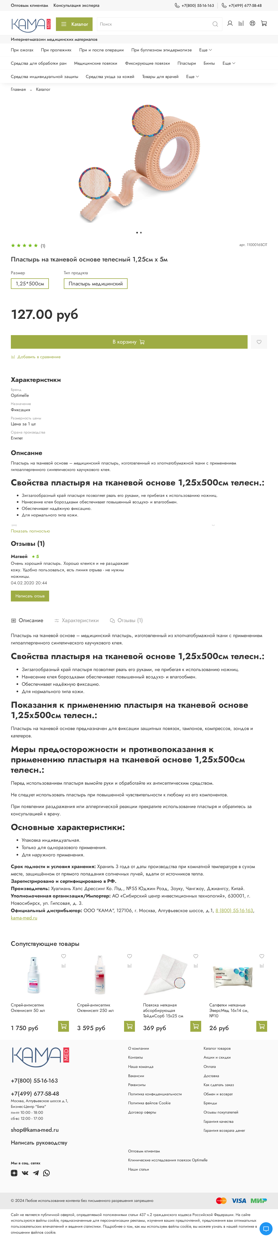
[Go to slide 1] (137, 232)
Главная (18, 89)
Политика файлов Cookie (149, 1103)
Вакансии (136, 1075)
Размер (18, 272)
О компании (138, 1048)
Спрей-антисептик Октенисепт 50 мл (28, 1008)
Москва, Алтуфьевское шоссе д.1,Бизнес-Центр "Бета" (39, 1103)
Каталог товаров (217, 1048)
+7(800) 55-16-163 (198, 5)
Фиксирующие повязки (147, 63)
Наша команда (140, 1066)
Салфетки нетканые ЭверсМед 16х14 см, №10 (229, 1010)
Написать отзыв (30, 596)
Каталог (79, 24)
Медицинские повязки (95, 63)
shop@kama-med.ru (35, 1130)
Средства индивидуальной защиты (44, 76)
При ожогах (22, 50)
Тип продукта (76, 272)
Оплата (210, 1066)
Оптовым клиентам (29, 5)
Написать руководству (39, 1143)
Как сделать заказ (219, 1084)
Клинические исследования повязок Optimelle (167, 1160)
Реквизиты (137, 1084)
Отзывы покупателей (221, 1112)
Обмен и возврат (218, 1094)
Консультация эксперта (76, 5)
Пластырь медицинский (96, 283)
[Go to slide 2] (141, 232)
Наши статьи (138, 1169)
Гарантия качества (218, 1121)
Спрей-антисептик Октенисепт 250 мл (95, 1008)
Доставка (211, 1075)
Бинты (209, 63)
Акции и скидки (217, 1057)
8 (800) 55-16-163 (234, 910)
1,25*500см (30, 283)
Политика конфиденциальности (155, 1094)
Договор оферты (142, 1112)
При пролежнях (56, 50)
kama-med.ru (24, 917)
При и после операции (101, 50)
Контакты (135, 1057)
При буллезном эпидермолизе (161, 50)
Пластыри (187, 63)
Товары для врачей (160, 76)
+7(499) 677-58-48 (245, 5)
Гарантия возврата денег (224, 1130)
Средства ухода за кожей (110, 76)
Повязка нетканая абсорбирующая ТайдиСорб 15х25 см (163, 1010)
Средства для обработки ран (39, 63)
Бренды (210, 1103)
